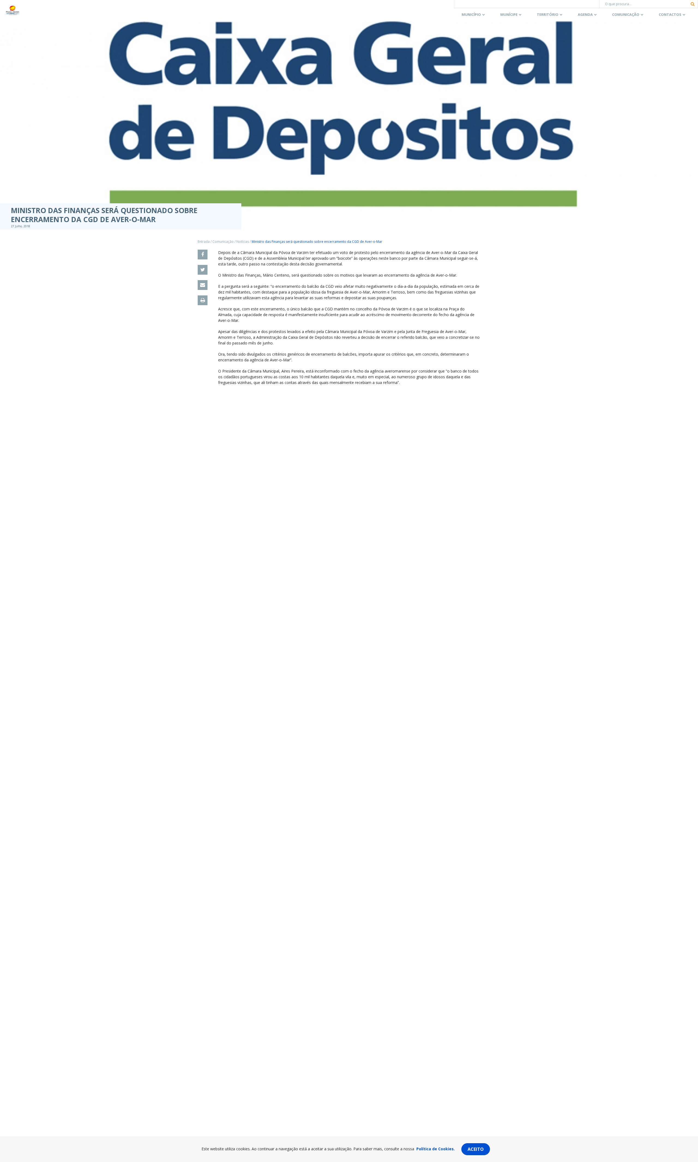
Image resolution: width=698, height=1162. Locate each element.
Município (471, 14)
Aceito (476, 1149)
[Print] (202, 300)
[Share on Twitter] (202, 270)
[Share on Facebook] (202, 254)
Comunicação (625, 14)
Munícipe (509, 14)
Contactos (670, 14)
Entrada (204, 241)
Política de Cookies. (435, 1148)
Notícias (242, 241)
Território (547, 14)
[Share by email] (202, 285)
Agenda (585, 14)
